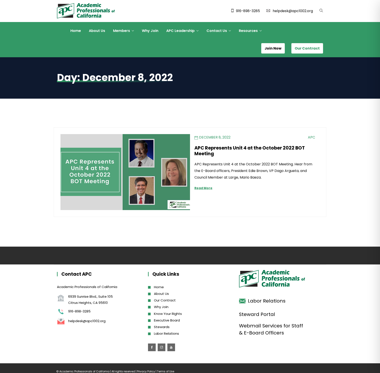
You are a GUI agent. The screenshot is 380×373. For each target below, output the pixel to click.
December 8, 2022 (214, 137)
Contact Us (216, 30)
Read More (203, 188)
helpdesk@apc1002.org (293, 10)
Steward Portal (257, 314)
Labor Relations (166, 333)
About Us (97, 30)
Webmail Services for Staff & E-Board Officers (271, 329)
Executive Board (167, 320)
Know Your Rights (168, 313)
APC (311, 137)
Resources (248, 30)
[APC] (86, 11)
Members (121, 30)
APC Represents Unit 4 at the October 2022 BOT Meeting (249, 151)
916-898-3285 (248, 10)
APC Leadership (180, 30)
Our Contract (165, 300)
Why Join (150, 30)
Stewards (162, 327)
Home (75, 30)
